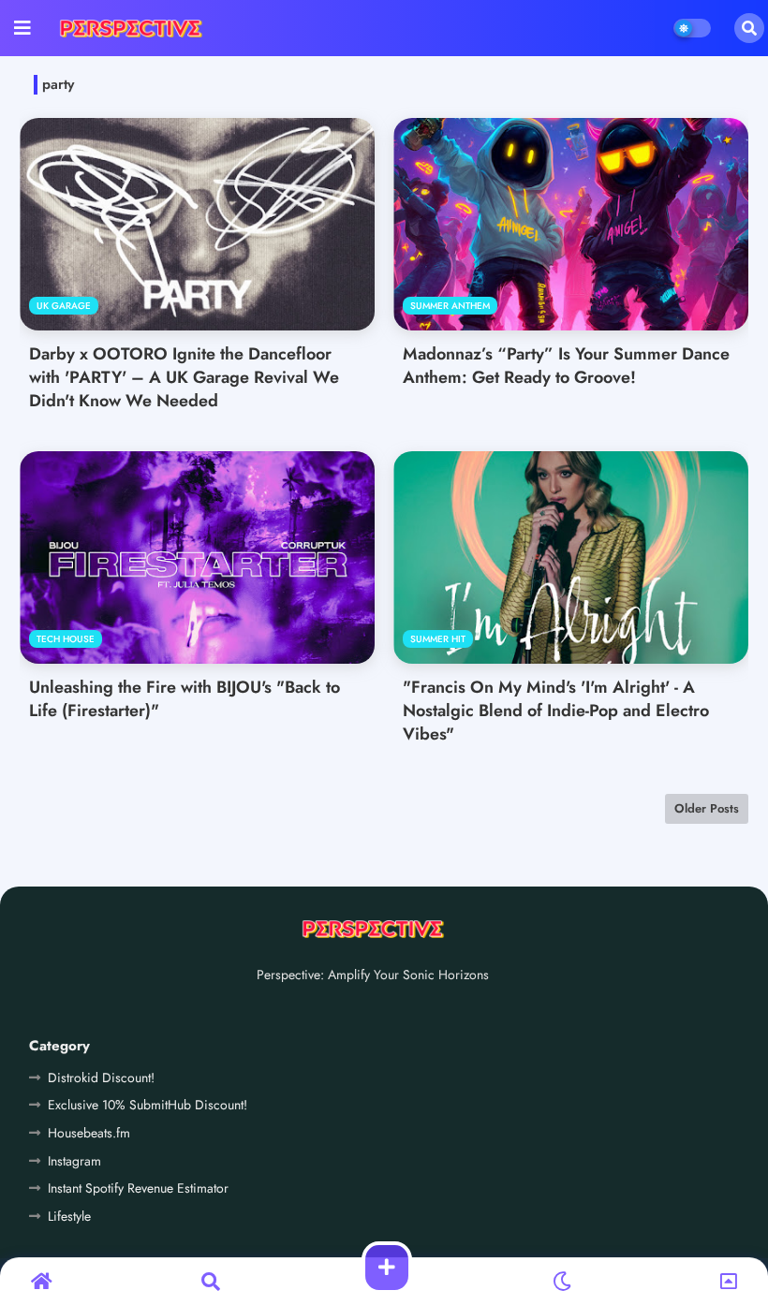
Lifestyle (69, 1216)
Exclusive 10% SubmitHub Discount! (147, 1104)
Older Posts (706, 808)
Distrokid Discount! (101, 1077)
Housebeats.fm (89, 1132)
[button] (749, 28)
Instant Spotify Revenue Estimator (138, 1188)
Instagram (74, 1160)
